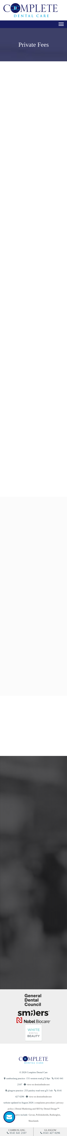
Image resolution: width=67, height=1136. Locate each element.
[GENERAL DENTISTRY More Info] (33, 532)
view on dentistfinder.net (38, 1084)
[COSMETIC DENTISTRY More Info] (33, 568)
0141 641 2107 (18, 1133)
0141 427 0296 (51, 1133)
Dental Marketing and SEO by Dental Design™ (37, 1108)
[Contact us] (9, 1117)
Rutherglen (55, 1114)
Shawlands (33, 1121)
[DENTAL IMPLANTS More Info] (33, 677)
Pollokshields (42, 1114)
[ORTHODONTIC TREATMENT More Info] (33, 640)
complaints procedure (45, 1102)
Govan (32, 1114)
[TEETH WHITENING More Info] (33, 604)
